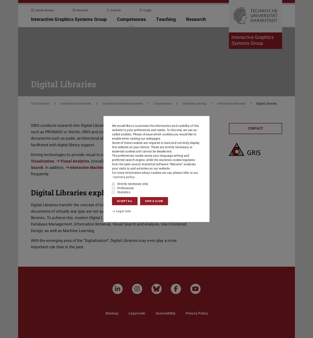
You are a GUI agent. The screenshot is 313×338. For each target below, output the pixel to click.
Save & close (154, 201)
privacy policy (125, 177)
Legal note (123, 211)
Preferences (125, 188)
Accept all (125, 201)
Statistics (123, 192)
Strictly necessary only (132, 184)
